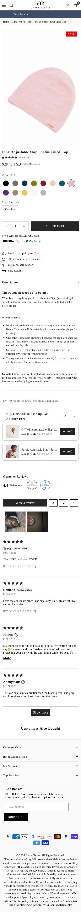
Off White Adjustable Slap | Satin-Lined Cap (39, 429)
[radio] (6, 183)
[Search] (11, 5)
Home (6, 21)
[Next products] (74, 416)
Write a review (25, 503)
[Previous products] (65, 416)
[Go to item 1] (15, 522)
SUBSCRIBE (16, 817)
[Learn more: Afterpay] (18, 241)
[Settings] (67, 5)
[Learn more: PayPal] (39, 241)
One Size (10, 209)
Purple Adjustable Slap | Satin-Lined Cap (39, 449)
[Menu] (4, 5)
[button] (75, 5)
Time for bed (18, 21)
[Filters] (63, 503)
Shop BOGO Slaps (44, 14)
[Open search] (53, 503)
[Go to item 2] (37, 522)
